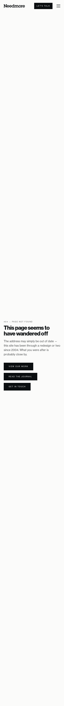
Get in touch (17, 387)
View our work (18, 366)
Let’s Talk (43, 6)
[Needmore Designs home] (14, 6)
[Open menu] (58, 6)
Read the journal (20, 377)
